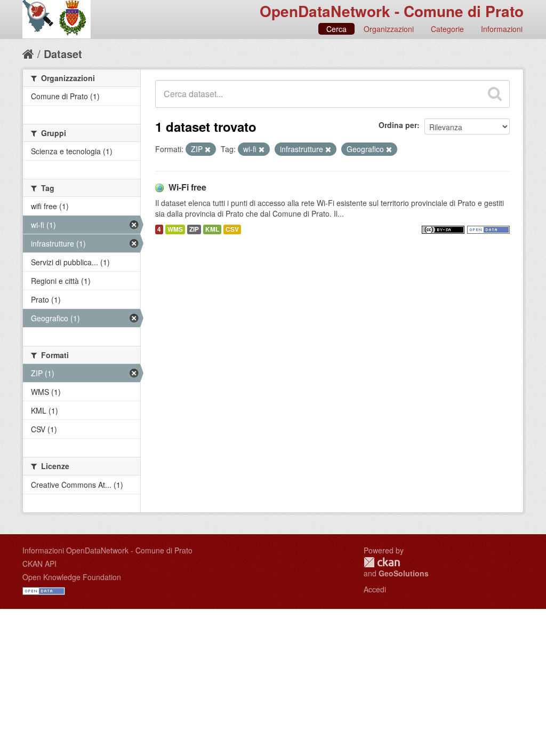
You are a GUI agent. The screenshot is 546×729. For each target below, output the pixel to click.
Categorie (447, 28)
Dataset (63, 53)
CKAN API (39, 563)
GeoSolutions (404, 573)
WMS (175, 229)
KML (212, 229)
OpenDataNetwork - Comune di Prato (392, 11)
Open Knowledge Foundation (71, 577)
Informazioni (502, 28)
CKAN (382, 562)
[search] (495, 94)
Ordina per (398, 125)
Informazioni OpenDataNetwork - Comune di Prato (107, 550)
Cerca (336, 28)
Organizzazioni (389, 28)
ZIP (194, 229)
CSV (232, 229)
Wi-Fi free (187, 187)
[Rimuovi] (208, 149)
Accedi (375, 589)
